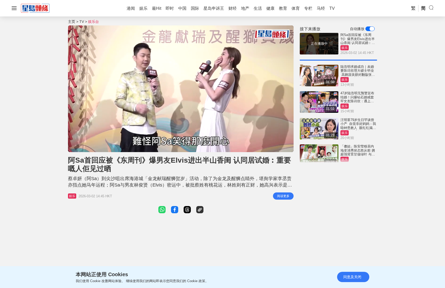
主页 (71, 22)
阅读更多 (283, 196)
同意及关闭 (352, 277)
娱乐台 (93, 22)
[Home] (35, 8)
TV (81, 22)
